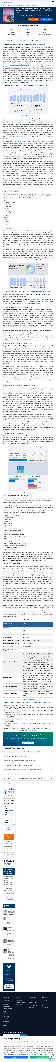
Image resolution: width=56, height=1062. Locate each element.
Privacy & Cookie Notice (40, 1054)
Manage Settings (16, 1057)
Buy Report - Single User (7, 811)
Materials (5, 1025)
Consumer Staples (7, 1008)
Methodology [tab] (37, 40)
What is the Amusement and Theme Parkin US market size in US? (22, 751)
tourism (44, 153)
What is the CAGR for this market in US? (15, 756)
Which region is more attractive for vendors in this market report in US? (24, 769)
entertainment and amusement (19, 65)
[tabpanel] (28, 387)
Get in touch (32, 730)
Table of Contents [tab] (23, 40)
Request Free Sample (28, 115)
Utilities (5, 1028)
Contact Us (45, 1007)
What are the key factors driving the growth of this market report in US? (24, 778)
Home (4, 5)
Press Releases (33, 1002)
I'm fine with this (41, 1057)
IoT (3, 165)
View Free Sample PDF (9, 842)
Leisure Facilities (11, 5)
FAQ (43, 1002)
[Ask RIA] (52, 1058)
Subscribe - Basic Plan (7, 822)
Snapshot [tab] (9, 40)
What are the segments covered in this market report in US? (20, 760)
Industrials (5, 1018)
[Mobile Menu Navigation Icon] (53, 2)
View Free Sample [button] (46, 19)
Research (31, 1007)
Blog (30, 1000)
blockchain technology (10, 67)
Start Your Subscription (9, 986)
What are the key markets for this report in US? (17, 774)
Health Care (6, 1016)
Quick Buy (10, 837)
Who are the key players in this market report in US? (18, 765)
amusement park (47, 59)
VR (3, 577)
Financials (5, 1013)
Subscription (19, 1000)
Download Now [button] (28, 743)
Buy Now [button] (35, 19)
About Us (44, 1000)
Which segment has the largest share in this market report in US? (22, 783)
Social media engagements (17, 136)
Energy (4, 1011)
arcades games (22, 141)
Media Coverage (33, 1005)
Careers (44, 1005)
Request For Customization (9, 898)
